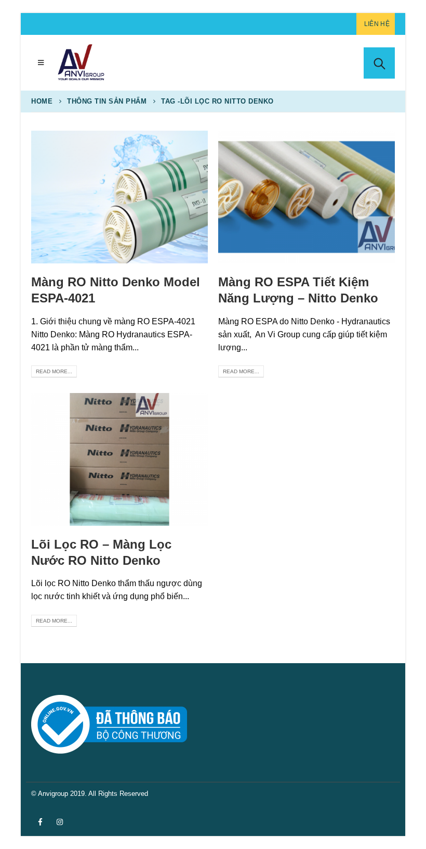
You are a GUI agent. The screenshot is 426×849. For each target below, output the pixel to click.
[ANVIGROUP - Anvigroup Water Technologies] (80, 63)
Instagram (60, 822)
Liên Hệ (377, 24)
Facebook (40, 822)
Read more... (54, 371)
